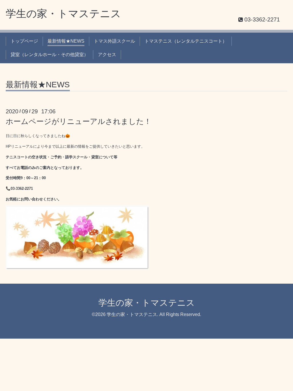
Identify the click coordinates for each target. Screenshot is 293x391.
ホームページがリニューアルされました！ (78, 121)
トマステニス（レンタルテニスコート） (185, 41)
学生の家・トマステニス (63, 13)
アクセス (107, 54)
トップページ (24, 41)
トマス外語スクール (114, 41)
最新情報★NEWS (65, 41)
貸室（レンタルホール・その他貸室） (49, 54)
